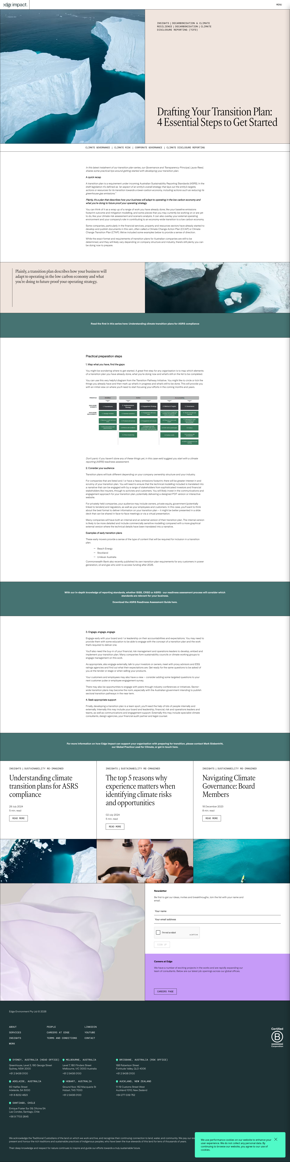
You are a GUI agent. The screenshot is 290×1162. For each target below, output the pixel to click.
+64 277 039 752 (125, 1095)
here (175, 747)
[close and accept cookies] (275, 1139)
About (13, 1026)
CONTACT (90, 1038)
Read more (18, 818)
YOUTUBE (90, 1032)
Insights (15, 1038)
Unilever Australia (106, 557)
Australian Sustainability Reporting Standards (164, 183)
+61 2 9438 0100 (18, 1073)
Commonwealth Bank (97, 561)
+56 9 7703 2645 (19, 1116)
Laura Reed (196, 167)
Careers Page (165, 991)
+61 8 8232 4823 (18, 1095)
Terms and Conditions (62, 1038)
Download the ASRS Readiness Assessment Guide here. (145, 602)
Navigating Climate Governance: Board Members (228, 787)
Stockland (102, 552)
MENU (279, 4)
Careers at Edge (58, 1032)
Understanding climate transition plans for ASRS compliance (164, 323)
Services (15, 1032)
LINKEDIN (91, 1026)
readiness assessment (116, 461)
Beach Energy (105, 548)
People (51, 1026)
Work (12, 1043)
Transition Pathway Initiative (151, 380)
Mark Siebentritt (213, 743)
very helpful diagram (115, 380)
